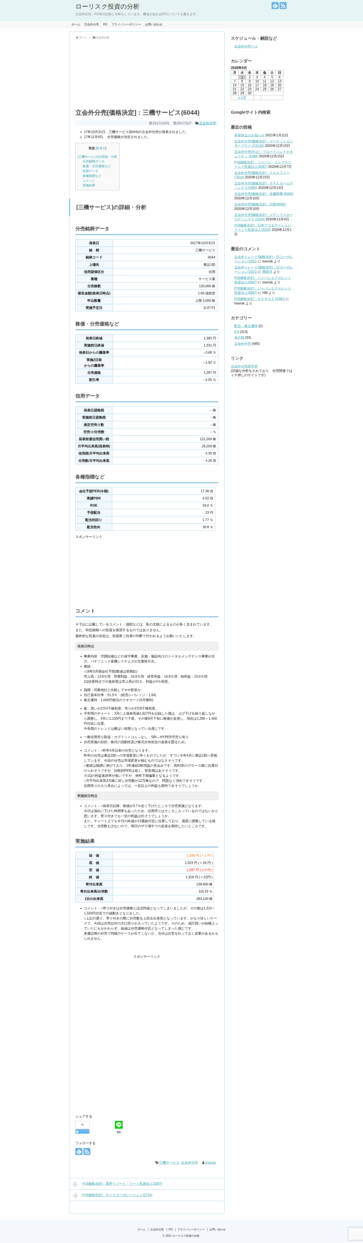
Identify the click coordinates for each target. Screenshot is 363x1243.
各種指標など (92, 176)
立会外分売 (91, 24)
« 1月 (242, 97)
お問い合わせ (154, 24)
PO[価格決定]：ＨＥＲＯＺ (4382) (259, 299)
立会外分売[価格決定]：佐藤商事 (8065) (263, 194)
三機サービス (169, 1162)
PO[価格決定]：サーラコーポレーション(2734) (117, 1195)
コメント (89, 180)
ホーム (75, 24)
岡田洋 (267, 272)
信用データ (90, 171)
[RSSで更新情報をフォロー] (283, 5)
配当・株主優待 (246, 326)
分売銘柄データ (94, 161)
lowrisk (210, 1162)
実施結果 (89, 185)
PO (105, 24)
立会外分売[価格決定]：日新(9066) (260, 204)
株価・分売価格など (97, 166)
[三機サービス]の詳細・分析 (97, 156)
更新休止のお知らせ (249, 135)
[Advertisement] (146, 73)
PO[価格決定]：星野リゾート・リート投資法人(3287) (122, 1183)
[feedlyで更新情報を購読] (275, 5)
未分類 (239, 337)
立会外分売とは (246, 46)
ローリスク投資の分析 (107, 6)
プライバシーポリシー (126, 24)
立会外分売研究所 (244, 366)
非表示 (101, 148)
